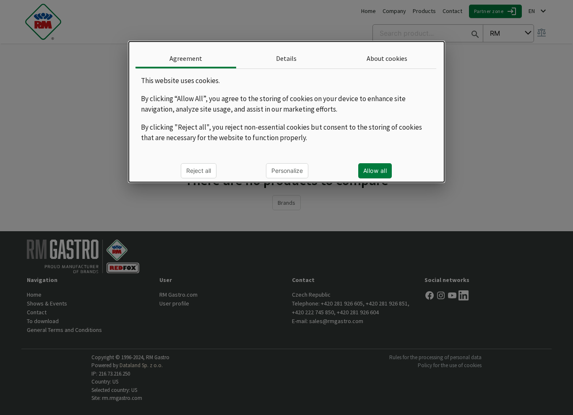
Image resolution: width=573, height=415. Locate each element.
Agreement (185, 58)
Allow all (375, 170)
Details (286, 58)
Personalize (287, 170)
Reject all (199, 170)
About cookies (387, 58)
